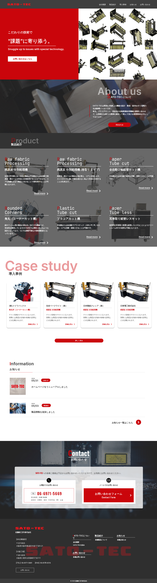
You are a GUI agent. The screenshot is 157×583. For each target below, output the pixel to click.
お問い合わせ (25, 570)
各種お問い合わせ (79, 557)
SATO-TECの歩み (79, 545)
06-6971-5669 (49, 493)
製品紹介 (99, 536)
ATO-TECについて (81, 537)
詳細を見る (32, 324)
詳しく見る (79, 340)
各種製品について (101, 540)
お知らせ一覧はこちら (122, 422)
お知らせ (121, 536)
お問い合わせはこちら (22, 59)
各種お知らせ (121, 540)
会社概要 (76, 542)
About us (119, 125)
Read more (39, 193)
